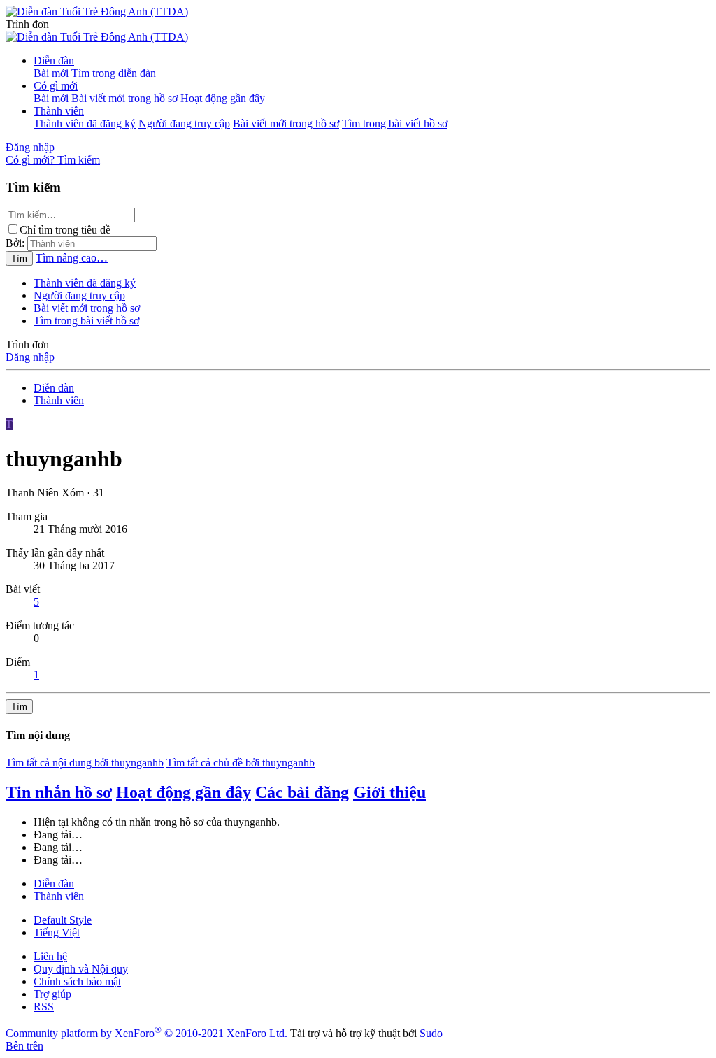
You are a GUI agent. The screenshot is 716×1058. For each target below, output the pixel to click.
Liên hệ (50, 956)
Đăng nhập (30, 357)
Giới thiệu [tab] (389, 792)
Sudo (431, 1033)
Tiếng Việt (57, 932)
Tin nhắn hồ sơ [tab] (59, 792)
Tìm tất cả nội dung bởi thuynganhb (85, 763)
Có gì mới (56, 86)
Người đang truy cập (184, 123)
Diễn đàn (54, 60)
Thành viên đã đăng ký (85, 123)
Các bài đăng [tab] (302, 792)
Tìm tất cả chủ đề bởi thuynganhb (240, 763)
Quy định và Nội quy (81, 969)
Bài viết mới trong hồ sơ (124, 98)
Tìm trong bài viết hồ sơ (395, 123)
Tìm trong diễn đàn (113, 73)
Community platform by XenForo (146, 1033)
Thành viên (59, 111)
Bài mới (51, 73)
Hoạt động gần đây (222, 98)
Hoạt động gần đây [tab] (183, 792)
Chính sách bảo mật (77, 981)
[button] (27, 24)
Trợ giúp (52, 994)
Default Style (63, 920)
